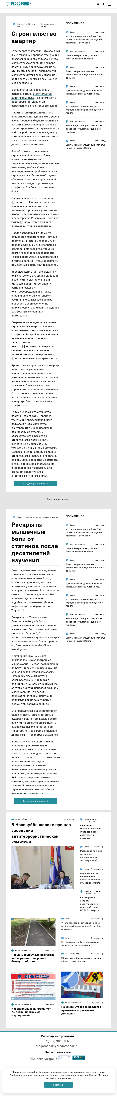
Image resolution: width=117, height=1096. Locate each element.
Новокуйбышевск (23, 819)
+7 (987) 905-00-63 (57, 1041)
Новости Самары (77, 51)
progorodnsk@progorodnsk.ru (57, 1046)
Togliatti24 (17, 610)
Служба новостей (50, 517)
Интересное (20, 25)
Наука (72, 32)
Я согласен (58, 1085)
